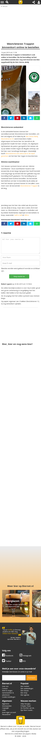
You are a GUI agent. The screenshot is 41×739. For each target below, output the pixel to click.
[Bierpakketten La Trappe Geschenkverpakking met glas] (20, 466)
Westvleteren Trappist (29, 186)
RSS (24, 661)
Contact (5, 688)
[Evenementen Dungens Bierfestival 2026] (30, 492)
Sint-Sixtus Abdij (32, 136)
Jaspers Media (30, 734)
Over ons (5, 686)
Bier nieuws (25, 691)
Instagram (26, 655)
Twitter (8, 661)
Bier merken (25, 686)
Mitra (27, 215)
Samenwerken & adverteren (8, 694)
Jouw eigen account (9, 712)
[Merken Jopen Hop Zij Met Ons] (11, 386)
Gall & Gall (18, 215)
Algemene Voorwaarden (7, 705)
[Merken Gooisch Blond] (30, 386)
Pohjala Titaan (26, 706)
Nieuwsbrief (6, 714)
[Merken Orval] (20, 518)
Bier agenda (25, 695)
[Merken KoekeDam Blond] (11, 492)
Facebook (9, 655)
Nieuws (5, 6)
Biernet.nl (8, 734)
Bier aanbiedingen (27, 688)
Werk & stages (7, 691)
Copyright (5, 708)
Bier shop (24, 693)
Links (4, 710)
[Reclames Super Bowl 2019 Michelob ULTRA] (11, 439)
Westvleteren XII (7, 139)
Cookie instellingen (8, 697)
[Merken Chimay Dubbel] (30, 439)
